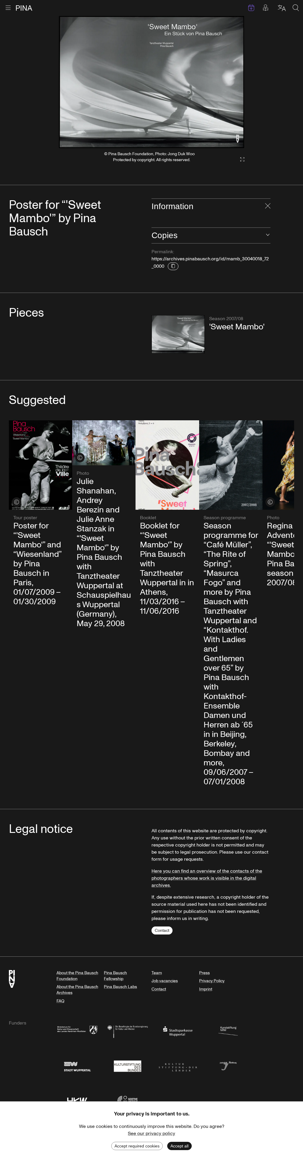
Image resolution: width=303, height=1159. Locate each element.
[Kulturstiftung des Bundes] (127, 1065)
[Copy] (173, 266)
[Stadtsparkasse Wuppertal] (178, 1030)
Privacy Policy (212, 981)
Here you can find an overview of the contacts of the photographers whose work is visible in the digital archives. (207, 878)
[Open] (267, 235)
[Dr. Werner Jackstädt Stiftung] (228, 1065)
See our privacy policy (151, 1133)
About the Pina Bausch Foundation (77, 976)
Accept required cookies (137, 1146)
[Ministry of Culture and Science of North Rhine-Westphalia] (77, 1030)
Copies (165, 235)
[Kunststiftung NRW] (228, 1030)
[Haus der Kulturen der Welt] (77, 1100)
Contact (162, 930)
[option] (151, 82)
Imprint (205, 989)
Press (204, 973)
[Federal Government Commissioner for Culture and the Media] (127, 1030)
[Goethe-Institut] (127, 1100)
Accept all (179, 1146)
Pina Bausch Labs (120, 987)
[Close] (267, 206)
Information (173, 206)
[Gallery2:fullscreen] (239, 159)
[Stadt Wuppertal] (77, 1065)
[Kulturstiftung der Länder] (178, 1065)
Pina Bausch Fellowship (115, 976)
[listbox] (151, 82)
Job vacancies (165, 981)
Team (157, 973)
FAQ (60, 1001)
